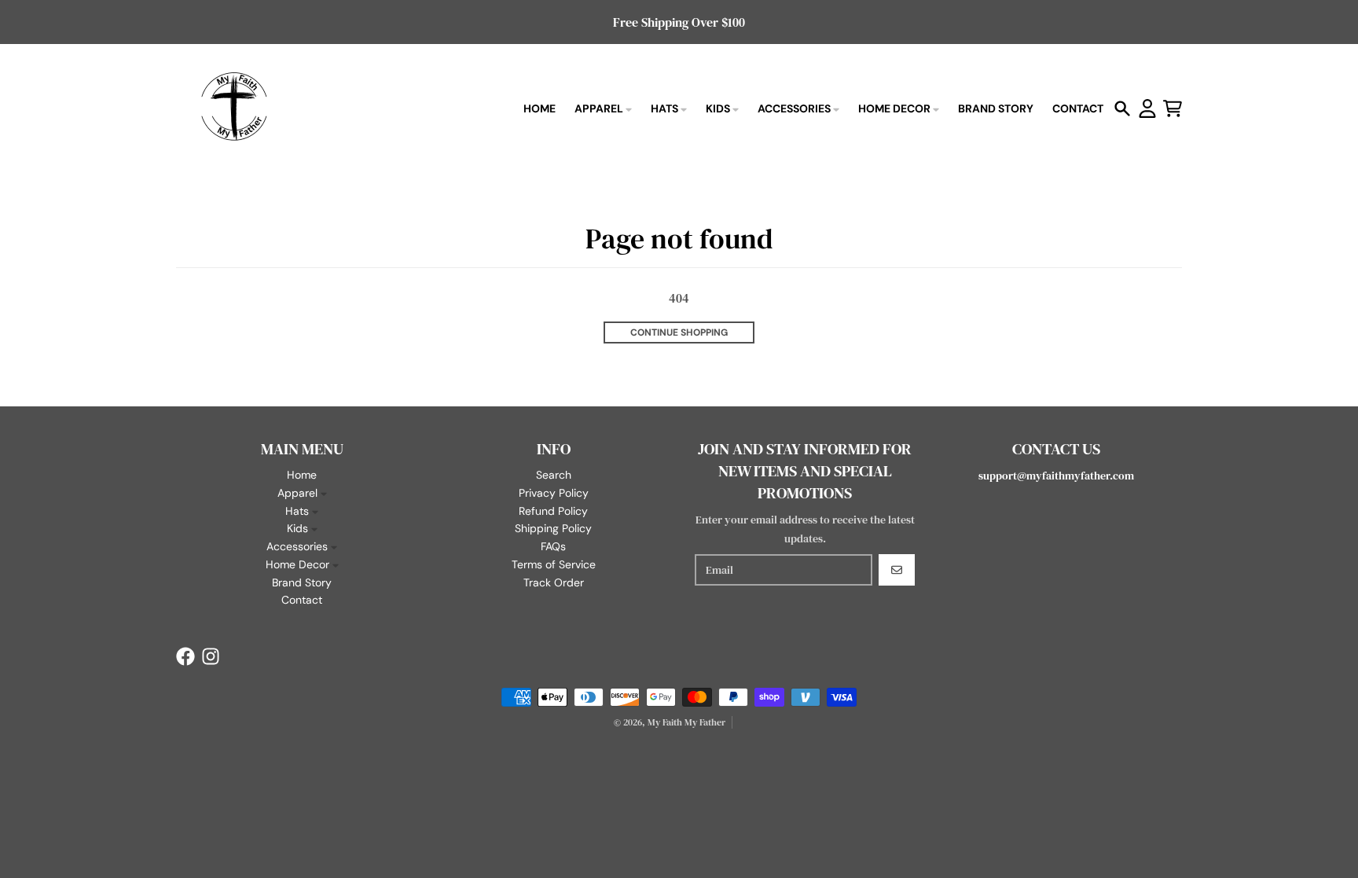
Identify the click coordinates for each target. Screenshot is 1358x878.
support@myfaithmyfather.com (1056, 475)
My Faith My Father (686, 722)
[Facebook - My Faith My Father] (185, 656)
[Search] (1122, 108)
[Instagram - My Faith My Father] (210, 656)
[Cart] (1172, 108)
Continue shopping (679, 332)
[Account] (1147, 108)
